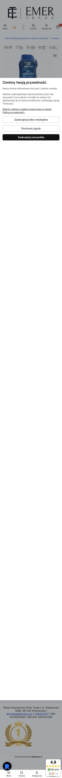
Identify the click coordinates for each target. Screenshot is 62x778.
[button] (7, 766)
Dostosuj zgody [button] (31, 128)
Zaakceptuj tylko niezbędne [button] (31, 119)
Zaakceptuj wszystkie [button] (31, 137)
